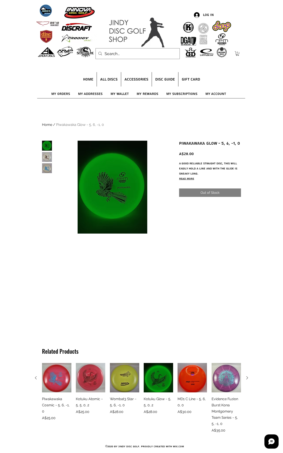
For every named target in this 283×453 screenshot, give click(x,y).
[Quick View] (56, 377)
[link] (237, 53)
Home (47, 125)
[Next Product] (247, 377)
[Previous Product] (35, 377)
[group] (141, 398)
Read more (186, 178)
